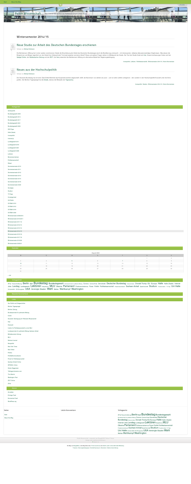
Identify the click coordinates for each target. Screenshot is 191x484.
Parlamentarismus (82, 286)
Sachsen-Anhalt (132, 286)
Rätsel (10, 163)
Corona (86, 283)
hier (145, 55)
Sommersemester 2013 (14, 175)
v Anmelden (182, 5)
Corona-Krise (93, 284)
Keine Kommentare (168, 61)
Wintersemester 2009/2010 (15, 216)
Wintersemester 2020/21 (15, 243)
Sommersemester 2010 (14, 166)
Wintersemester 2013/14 (15, 228)
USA (27, 288)
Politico (10, 353)
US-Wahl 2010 (12, 203)
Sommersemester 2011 (14, 169)
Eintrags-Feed (12, 395)
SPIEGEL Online (12, 365)
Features (75, 448)
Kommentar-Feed (13, 398)
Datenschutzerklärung (112, 448)
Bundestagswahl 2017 (14, 120)
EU (149, 283)
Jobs (9, 286)
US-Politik (10, 200)
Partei (91, 286)
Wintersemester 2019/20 (15, 240)
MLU (52, 286)
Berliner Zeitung (12, 309)
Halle (160, 283)
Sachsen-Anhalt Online (14, 362)
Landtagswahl (25, 286)
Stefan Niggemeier (13, 368)
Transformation (161, 286)
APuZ (9, 284)
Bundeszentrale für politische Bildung (18, 312)
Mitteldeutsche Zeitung (14, 334)
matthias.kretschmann (99, 440)
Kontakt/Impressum (95, 448)
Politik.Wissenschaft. (28, 13)
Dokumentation (130, 283)
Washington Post (13, 377)
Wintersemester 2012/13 (15, 225)
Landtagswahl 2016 (13, 145)
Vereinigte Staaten (38, 289)
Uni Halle (175, 286)
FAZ (9, 322)
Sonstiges (10, 188)
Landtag (15, 286)
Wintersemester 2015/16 (15, 234)
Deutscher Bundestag (116, 283)
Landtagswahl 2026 (13, 151)
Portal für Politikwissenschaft (16, 359)
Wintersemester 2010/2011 (15, 219)
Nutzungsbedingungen (83, 448)
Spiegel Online (21, 57)
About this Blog (16, 2)
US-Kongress (20, 289)
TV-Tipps (10, 194)
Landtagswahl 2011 (13, 141)
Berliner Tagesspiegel (14, 306)
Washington (77, 288)
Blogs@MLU (77, 445)
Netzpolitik (11, 343)
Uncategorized (12, 197)
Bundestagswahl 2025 (14, 126)
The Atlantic (11, 374)
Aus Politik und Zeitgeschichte (16, 303)
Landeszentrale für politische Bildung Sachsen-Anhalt (23, 331)
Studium (145, 84)
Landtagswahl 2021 (13, 148)
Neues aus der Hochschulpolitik (37, 69)
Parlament (69, 286)
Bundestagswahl (56, 283)
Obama (59, 286)
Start (5, 2)
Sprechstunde (144, 286)
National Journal (12, 340)
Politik (96, 286)
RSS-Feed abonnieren (60, 4)
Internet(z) (11, 138)
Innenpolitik (126, 61)
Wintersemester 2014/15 (155, 61)
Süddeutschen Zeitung (36, 57)
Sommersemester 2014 (14, 179)
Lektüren (133, 61)
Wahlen (56, 289)
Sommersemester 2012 (14, 172)
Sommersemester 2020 (14, 185)
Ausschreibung (17, 284)
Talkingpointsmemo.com (15, 371)
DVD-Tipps (11, 129)
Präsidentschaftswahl (120, 286)
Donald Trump (141, 283)
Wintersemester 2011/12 (15, 222)
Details (46, 80)
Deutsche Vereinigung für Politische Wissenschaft (22, 319)
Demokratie (102, 283)
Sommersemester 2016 (14, 182)
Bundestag (41, 283)
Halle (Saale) (11, 132)
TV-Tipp (168, 286)
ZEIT (51, 57)
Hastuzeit (10, 325)
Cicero (10, 316)
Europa (154, 283)
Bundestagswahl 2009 (14, 114)
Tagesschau (69, 80)
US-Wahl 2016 (12, 209)
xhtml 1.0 (96, 442)
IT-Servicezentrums (96, 445)
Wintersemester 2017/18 (15, 237)
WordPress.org (12, 401)
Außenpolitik (11, 111)
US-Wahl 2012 (12, 206)
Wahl (50, 288)
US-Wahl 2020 (12, 212)
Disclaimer (103, 448)
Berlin (26, 283)
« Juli (9, 275)
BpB (139, 415)
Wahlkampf (65, 288)
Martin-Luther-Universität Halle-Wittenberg (113, 445)
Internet (177, 283)
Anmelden (11, 392)
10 (20, 263)
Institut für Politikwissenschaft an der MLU (20, 328)
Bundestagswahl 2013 (14, 117)
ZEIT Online (11, 380)
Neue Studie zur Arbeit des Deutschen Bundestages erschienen (56, 45)
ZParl (9, 383)
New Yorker (11, 349)
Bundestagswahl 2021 (14, 123)
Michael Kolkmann (29, 49)
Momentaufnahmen (13, 157)
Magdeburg (45, 286)
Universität (11, 289)
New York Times (12, 346)
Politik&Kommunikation (14, 356)
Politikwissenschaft (141, 61)
